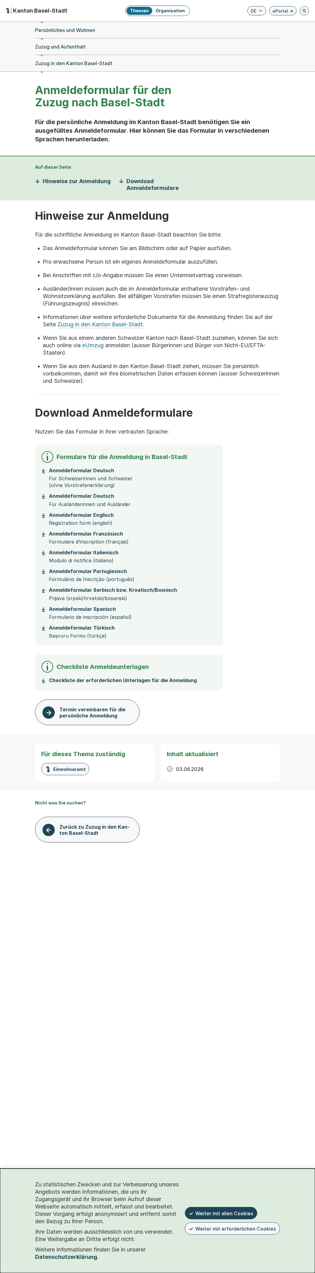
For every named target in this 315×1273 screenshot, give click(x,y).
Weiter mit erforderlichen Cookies (235, 1229)
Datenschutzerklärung (66, 1257)
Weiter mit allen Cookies (224, 1213)
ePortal (283, 11)
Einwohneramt (69, 769)
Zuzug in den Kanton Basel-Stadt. (101, 324)
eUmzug (93, 345)
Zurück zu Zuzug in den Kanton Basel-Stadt (94, 830)
